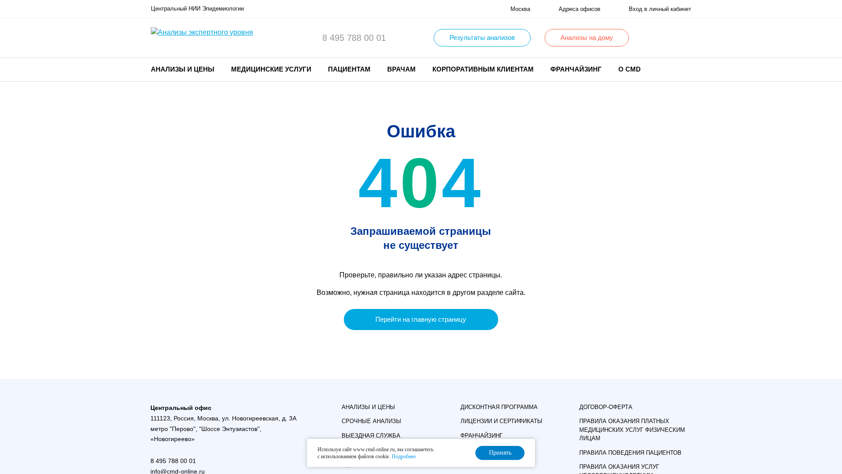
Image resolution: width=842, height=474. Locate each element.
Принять (500, 452)
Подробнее (404, 456)
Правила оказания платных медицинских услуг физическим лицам (632, 430)
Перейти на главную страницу (420, 319)
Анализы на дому (586, 37)
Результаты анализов (482, 37)
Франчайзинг (576, 69)
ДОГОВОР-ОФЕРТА (605, 407)
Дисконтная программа (499, 407)
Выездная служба (371, 435)
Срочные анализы (371, 421)
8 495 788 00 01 (354, 38)
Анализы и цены (368, 407)
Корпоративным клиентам (483, 69)
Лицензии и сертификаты (501, 421)
